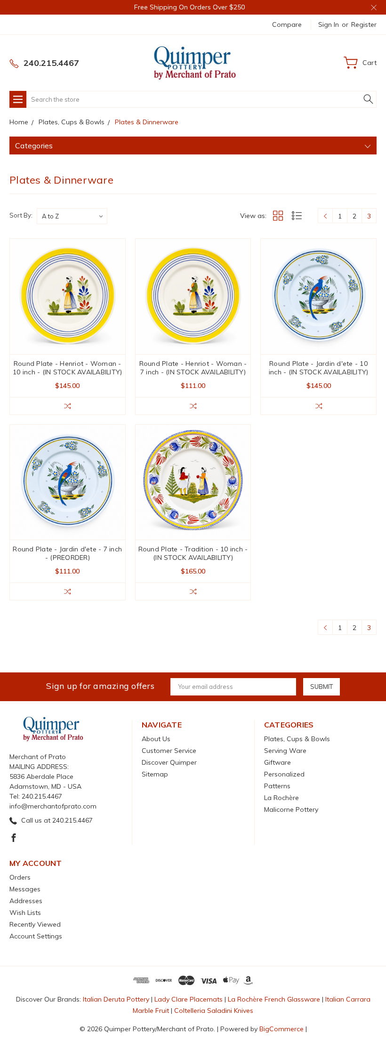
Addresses (25, 901)
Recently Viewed (35, 924)
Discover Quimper (169, 762)
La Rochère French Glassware (274, 999)
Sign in (328, 24)
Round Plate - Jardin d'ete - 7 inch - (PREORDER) (67, 553)
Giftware (277, 762)
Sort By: (20, 215)
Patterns (277, 786)
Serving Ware (285, 750)
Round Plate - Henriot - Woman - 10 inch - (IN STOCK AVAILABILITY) (67, 367)
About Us (156, 739)
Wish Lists (25, 912)
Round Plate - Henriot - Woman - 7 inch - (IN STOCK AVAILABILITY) (193, 367)
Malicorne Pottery (291, 809)
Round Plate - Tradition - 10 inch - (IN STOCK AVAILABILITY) (193, 553)
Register (364, 24)
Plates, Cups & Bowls (297, 739)
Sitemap (155, 774)
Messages (24, 889)
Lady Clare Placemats (188, 999)
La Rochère (281, 797)
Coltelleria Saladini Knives (213, 1010)
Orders (20, 877)
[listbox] (72, 216)
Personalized (284, 774)
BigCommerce (281, 1029)
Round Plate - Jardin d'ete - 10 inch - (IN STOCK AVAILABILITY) (319, 367)
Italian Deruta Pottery (116, 999)
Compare (287, 24)
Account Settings (35, 936)
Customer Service (169, 750)
